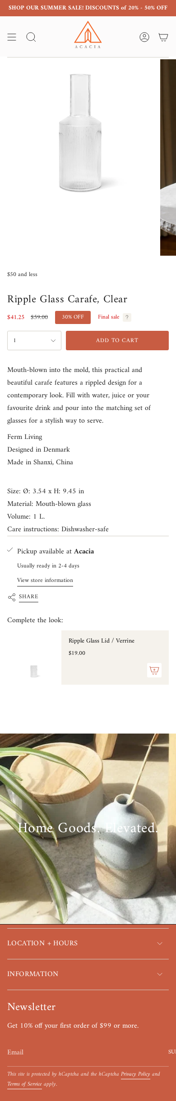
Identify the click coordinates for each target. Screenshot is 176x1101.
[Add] (154, 670)
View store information (45, 580)
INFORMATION (32, 974)
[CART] (163, 37)
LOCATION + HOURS (42, 943)
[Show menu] (12, 37)
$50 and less (22, 274)
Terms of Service (24, 1084)
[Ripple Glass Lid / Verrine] (34, 657)
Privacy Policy (135, 1074)
